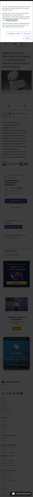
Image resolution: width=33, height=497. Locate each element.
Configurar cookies (13, 33)
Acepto (27, 38)
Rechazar (27, 33)
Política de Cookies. (12, 20)
